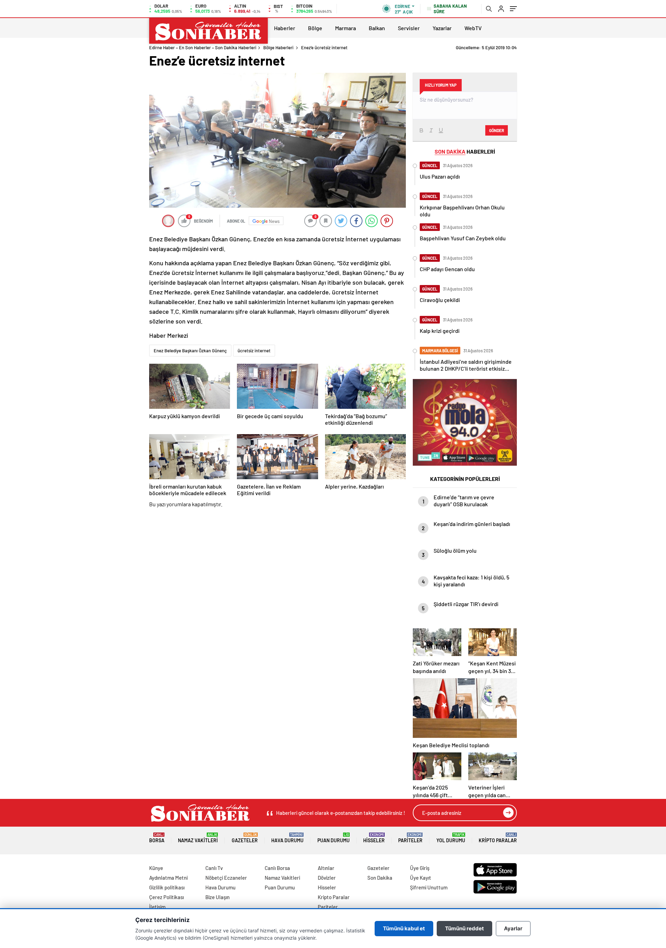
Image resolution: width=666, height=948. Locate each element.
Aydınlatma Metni (168, 877)
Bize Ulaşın (217, 897)
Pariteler (410, 838)
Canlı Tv (214, 868)
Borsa (156, 838)
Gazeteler (245, 838)
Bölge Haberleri (278, 47)
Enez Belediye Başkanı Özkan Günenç (190, 350)
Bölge (315, 28)
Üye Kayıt (420, 877)
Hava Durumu (287, 838)
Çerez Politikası (166, 897)
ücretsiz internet (254, 350)
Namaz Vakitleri (198, 838)
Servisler (409, 28)
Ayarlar (513, 928)
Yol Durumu (450, 838)
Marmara (345, 28)
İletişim (157, 907)
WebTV (473, 28)
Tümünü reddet (464, 928)
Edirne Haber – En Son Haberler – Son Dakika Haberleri (202, 47)
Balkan (377, 28)
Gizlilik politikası (167, 887)
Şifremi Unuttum (428, 887)
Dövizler (327, 877)
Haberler (284, 28)
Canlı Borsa (277, 868)
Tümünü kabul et (404, 928)
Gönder (496, 130)
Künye (156, 868)
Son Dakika (379, 877)
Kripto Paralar (498, 838)
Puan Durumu (333, 838)
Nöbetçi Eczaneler (226, 877)
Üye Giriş (419, 868)
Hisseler (374, 838)
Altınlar (326, 868)
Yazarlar (442, 28)
